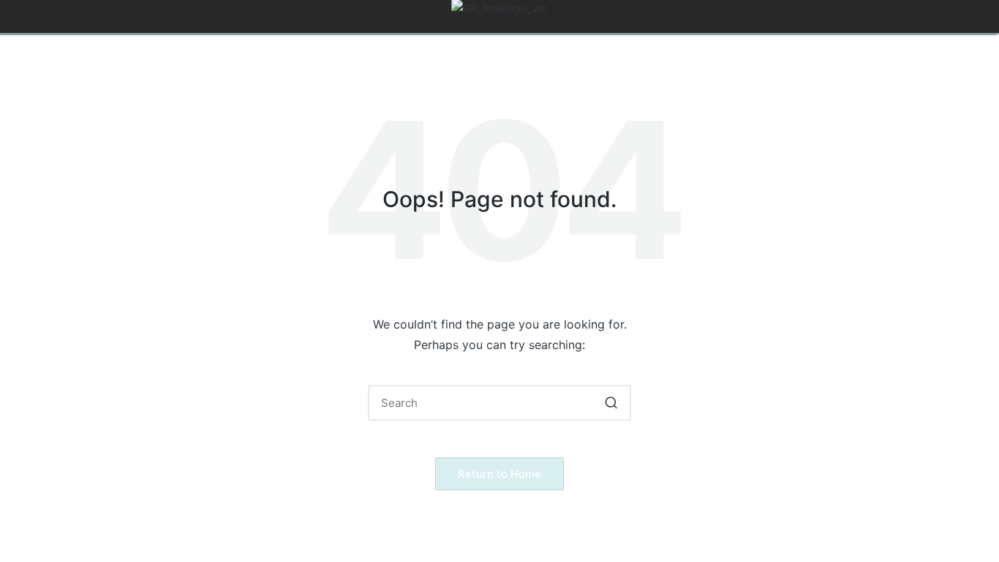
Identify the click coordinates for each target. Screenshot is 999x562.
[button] (611, 403)
